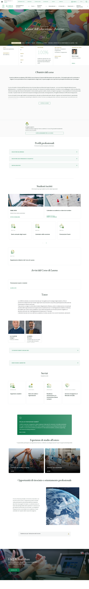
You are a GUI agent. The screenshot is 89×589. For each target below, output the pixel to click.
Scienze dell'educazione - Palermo (47, 11)
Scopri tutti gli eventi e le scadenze (52, 217)
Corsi (39, 11)
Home (36, 11)
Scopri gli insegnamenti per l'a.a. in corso (44, 133)
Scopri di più (13, 288)
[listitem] (21, 1)
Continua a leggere (44, 103)
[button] (81, 1)
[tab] (22, 6)
